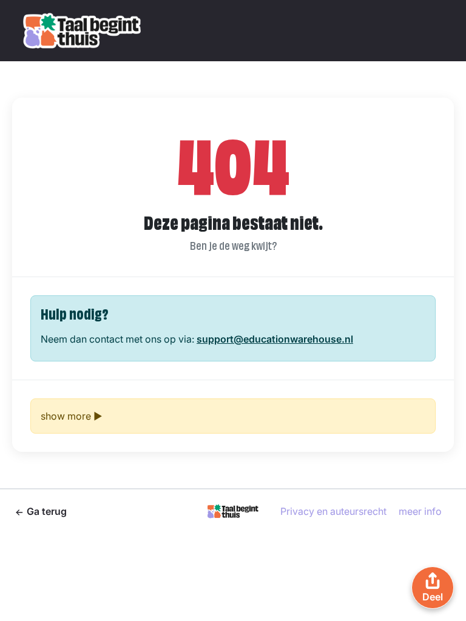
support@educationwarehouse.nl (275, 339)
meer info (420, 511)
